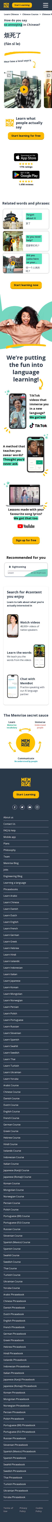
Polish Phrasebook (13, 1418)
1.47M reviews (26, 184)
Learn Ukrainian (12, 1072)
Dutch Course (10, 1105)
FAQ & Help (9, 830)
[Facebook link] (14, 807)
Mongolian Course (13, 1190)
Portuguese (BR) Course (16, 1216)
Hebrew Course (11, 1137)
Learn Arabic (10, 895)
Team (6, 856)
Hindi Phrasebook (13, 1353)
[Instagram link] (37, 807)
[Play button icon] (24, 89)
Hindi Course (10, 1144)
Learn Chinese (11, 14)
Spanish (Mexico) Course (16, 1242)
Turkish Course (11, 1275)
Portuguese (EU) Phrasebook (19, 1431)
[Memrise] (6, 5)
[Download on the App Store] (26, 157)
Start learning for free (26, 135)
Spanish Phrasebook (14, 1458)
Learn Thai (9, 1059)
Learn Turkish (11, 1065)
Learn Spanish (11, 1039)
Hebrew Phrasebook (14, 1346)
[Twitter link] (22, 807)
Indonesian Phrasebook (16, 1366)
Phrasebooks (10, 889)
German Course (12, 1124)
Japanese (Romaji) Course (17, 1176)
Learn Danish (10, 908)
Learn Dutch (10, 915)
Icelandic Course (12, 1150)
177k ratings (25, 166)
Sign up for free (26, 540)
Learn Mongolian (12, 993)
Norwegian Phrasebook (16, 1405)
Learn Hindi (9, 954)
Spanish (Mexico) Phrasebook (19, 1451)
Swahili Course (11, 1255)
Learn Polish (10, 1013)
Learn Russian (11, 1026)
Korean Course (11, 1183)
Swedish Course (12, 1261)
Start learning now (26, 285)
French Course (11, 1118)
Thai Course (10, 1268)
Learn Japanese (11, 980)
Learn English (10, 922)
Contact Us (9, 823)
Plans (6, 843)
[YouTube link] (29, 807)
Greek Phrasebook (13, 1340)
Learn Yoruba (10, 1078)
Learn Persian (11, 1007)
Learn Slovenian (12, 1033)
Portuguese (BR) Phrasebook (19, 1425)
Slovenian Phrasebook (15, 1444)
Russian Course (11, 1229)
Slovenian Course (12, 1235)
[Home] (10, 123)
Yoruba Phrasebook (14, 1497)
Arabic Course (11, 1085)
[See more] (45, 5)
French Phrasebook (14, 1327)
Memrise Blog (11, 863)
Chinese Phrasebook (14, 1301)
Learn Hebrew (11, 948)
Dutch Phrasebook (13, 1314)
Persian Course (11, 1203)
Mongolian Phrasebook (16, 1399)
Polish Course (10, 1209)
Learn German (11, 935)
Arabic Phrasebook (13, 1294)
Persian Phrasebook (14, 1412)
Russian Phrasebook (14, 1438)
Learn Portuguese (13, 1020)
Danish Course (11, 1098)
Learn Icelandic (11, 961)
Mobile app (9, 837)
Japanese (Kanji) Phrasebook (19, 1379)
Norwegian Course (13, 1196)
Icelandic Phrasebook (15, 1359)
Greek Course (10, 1131)
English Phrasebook (14, 1320)
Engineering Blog (12, 876)
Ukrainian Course (13, 1281)
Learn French (10, 928)
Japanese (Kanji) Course (16, 1170)
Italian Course (11, 1163)
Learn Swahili (10, 1046)
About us (8, 817)
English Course (11, 1111)
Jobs (5, 869)
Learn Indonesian (13, 967)
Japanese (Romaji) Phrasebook (20, 1386)
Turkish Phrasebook (14, 1484)
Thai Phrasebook (12, 1477)
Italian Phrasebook (13, 1373)
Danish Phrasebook (14, 1307)
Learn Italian (10, 974)
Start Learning (22, 5)
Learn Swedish (11, 1052)
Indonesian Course (13, 1157)
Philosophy (9, 850)
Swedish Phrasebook (14, 1471)
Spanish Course (12, 1248)
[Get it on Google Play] (26, 175)
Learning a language (14, 882)
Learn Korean (10, 987)
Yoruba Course (11, 1288)
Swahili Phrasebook (14, 1464)
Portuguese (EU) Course (16, 1222)
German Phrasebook (14, 1333)
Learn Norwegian (13, 1000)
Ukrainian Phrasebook (15, 1490)
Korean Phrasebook (14, 1392)
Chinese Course (30, 14)
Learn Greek (10, 941)
